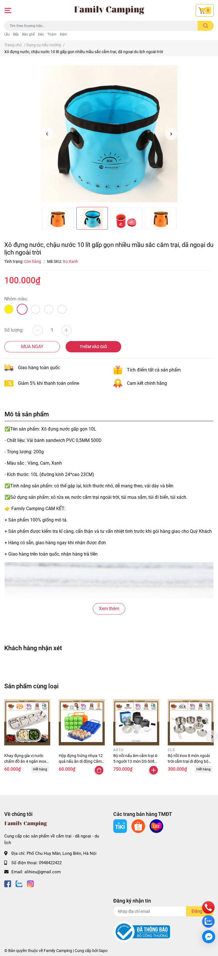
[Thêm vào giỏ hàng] (153, 770)
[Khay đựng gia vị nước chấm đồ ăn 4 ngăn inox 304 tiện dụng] (27, 722)
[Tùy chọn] (99, 770)
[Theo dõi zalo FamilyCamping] (19, 883)
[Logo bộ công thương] (141, 931)
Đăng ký (200, 911)
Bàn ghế (28, 34)
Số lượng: (14, 330)
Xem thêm (109, 608)
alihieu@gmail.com (42, 871)
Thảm (51, 34)
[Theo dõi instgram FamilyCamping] (30, 883)
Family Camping (58, 950)
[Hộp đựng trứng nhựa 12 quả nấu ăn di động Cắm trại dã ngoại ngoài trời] (82, 722)
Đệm (63, 34)
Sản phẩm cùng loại (31, 686)
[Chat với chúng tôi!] (208, 936)
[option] (109, 133)
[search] (206, 26)
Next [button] (171, 134)
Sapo (103, 950)
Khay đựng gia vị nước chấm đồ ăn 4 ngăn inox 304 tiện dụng (25, 761)
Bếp (16, 34)
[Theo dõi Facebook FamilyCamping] (7, 883)
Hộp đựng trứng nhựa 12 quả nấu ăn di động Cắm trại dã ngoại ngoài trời (81, 761)
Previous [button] (47, 134)
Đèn (41, 34)
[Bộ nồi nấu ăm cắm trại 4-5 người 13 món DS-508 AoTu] (136, 722)
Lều (7, 34)
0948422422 (50, 862)
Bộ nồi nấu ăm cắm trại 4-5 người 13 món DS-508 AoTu (135, 761)
